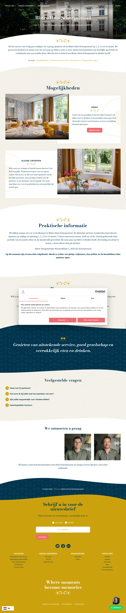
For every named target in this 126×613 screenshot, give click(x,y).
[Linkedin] (68, 546)
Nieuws (107, 557)
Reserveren (74, 60)
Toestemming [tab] (33, 298)
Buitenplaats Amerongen (18, 557)
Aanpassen (61, 320)
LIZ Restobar (18, 564)
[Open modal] (65, 97)
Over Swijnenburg (91, 6)
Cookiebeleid (79, 604)
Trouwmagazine (107, 570)
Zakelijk (71, 523)
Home (56, 489)
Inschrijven (42, 537)
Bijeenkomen (48, 562)
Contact (118, 6)
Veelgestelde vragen (90, 60)
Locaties (9, 6)
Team (107, 564)
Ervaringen (43, 6)
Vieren (48, 559)
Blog (77, 559)
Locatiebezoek (107, 6)
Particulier (59, 523)
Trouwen (48, 557)
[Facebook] (63, 546)
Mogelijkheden (26, 6)
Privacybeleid (67, 604)
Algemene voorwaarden (50, 604)
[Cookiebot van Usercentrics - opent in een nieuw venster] (96, 291)
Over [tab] (92, 298)
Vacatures (107, 562)
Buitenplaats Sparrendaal (19, 559)
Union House (18, 567)
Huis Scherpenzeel (18, 562)
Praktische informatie (59, 60)
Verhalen (78, 557)
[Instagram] (57, 546)
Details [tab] (63, 298)
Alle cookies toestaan (91, 320)
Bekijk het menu (94, 130)
